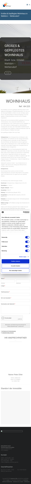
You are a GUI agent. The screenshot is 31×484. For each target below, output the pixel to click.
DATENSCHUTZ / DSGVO (18, 481)
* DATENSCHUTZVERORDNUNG (8, 331)
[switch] (27, 242)
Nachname (18, 283)
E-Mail (3, 286)
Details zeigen (22, 256)
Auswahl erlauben (15, 266)
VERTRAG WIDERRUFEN (7, 481)
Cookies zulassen (15, 261)
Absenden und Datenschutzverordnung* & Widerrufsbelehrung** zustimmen (15, 325)
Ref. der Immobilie (6, 298)
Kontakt (8, 73)
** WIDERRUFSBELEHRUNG (7, 333)
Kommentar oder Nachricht (8, 304)
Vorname (3, 283)
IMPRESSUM (26, 481)
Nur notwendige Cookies (15, 270)
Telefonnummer (5, 292)
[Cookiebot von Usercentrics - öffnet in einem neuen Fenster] (23, 212)
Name (3, 278)
